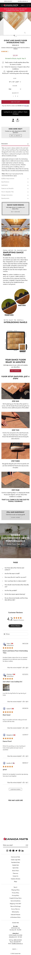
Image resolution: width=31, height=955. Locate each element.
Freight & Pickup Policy (15, 898)
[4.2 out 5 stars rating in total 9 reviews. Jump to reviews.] (5, 51)
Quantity (15, 93)
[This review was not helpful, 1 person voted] (26, 782)
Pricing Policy (15, 895)
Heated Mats (15, 865)
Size (14, 78)
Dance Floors (15, 870)
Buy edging (15, 370)
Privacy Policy (15, 893)
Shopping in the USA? (15, 903)
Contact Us (15, 876)
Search (15, 887)
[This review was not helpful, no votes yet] (26, 668)
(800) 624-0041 (8, 1)
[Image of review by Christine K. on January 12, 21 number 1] (6, 687)
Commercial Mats (15, 857)
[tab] (15, 144)
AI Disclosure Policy (15, 917)
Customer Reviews (15, 879)
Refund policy (15, 912)
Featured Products (15, 914)
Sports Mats (15, 868)
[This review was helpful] (23, 782)
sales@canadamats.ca (23, 1)
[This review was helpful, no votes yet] (23, 668)
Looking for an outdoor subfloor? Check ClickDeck (15, 113)
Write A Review (15, 626)
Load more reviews (15, 789)
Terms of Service (15, 909)
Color (15, 85)
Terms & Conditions (15, 901)
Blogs (15, 881)
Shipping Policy (15, 890)
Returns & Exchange (15, 906)
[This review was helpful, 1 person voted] (23, 728)
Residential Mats (15, 862)
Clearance (15, 873)
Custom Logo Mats (15, 859)
